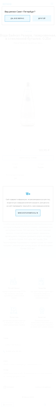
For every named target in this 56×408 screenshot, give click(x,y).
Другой (41, 18)
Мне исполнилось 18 (28, 213)
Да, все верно (17, 18)
